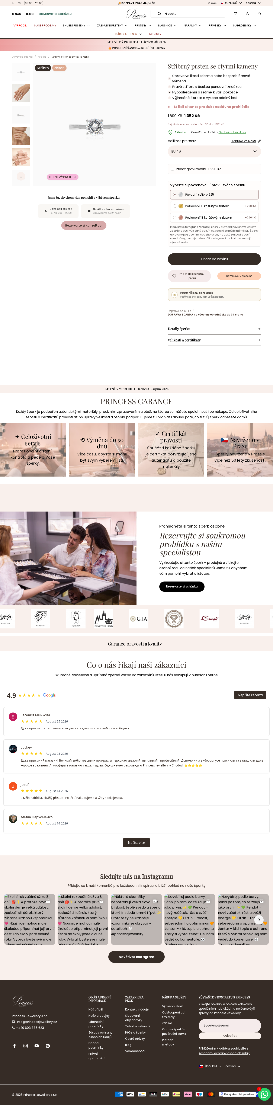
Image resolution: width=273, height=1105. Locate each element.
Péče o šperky (135, 1032)
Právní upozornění (97, 1056)
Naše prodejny (99, 1015)
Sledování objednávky (133, 1017)
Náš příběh (96, 1009)
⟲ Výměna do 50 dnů (102, 443)
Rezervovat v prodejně (239, 276)
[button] (259, 13)
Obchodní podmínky (96, 1024)
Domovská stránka (22, 56)
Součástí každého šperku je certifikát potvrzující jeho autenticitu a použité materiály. (171, 457)
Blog (128, 1045)
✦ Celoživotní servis (33, 439)
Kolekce (42, 56)
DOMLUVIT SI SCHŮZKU (55, 14)
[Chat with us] (264, 1094)
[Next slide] (21, 176)
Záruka (167, 1023)
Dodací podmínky (96, 1045)
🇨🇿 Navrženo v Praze (240, 443)
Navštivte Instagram (136, 957)
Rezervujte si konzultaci (83, 225)
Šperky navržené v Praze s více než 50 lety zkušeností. (240, 457)
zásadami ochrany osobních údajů (224, 1053)
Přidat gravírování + (199, 169)
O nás (212, 3)
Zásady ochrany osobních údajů (100, 1034)
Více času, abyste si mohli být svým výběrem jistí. (102, 457)
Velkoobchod (135, 1051)
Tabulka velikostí (137, 1026)
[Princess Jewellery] (136, 13)
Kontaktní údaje (137, 1009)
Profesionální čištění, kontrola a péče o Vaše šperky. (33, 457)
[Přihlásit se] (247, 13)
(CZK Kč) (231, 3)
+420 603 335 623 (30, 1027)
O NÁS (16, 14)
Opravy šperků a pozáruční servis (174, 1031)
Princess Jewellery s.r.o (40, 1095)
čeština (251, 3)
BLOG (30, 14)
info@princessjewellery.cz (37, 1021)
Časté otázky (135, 1039)
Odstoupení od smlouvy (173, 1014)
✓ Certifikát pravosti (171, 436)
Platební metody (168, 1042)
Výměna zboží (172, 1006)
